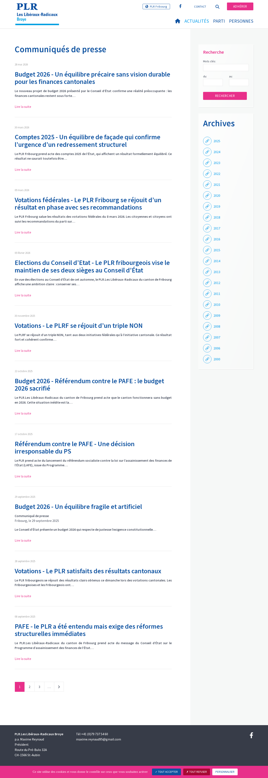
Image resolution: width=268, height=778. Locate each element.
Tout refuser (198, 772)
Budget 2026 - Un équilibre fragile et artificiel (78, 506)
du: (205, 76)
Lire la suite (23, 106)
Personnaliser (224, 772)
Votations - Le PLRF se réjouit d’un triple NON (79, 325)
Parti (219, 21)
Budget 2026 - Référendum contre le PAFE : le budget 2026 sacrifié (89, 384)
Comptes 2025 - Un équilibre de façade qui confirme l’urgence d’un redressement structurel (87, 141)
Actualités (196, 21)
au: (231, 76)
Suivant (59, 687)
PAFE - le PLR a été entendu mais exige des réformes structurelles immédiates (89, 630)
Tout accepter (167, 772)
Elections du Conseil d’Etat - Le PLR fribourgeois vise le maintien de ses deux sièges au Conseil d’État (92, 266)
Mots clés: (209, 61)
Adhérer (240, 6)
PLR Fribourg (158, 6)
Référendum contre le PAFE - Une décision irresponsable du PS (75, 447)
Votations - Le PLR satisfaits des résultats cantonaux (88, 571)
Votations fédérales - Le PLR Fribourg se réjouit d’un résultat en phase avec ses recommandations (88, 203)
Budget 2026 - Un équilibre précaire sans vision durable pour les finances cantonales (92, 78)
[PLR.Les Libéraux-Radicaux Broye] (39, 8)
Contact (200, 6)
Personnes (241, 21)
